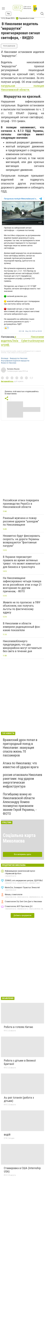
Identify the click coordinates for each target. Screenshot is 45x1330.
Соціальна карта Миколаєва (19, 838)
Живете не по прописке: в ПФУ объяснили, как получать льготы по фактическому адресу (21, 607)
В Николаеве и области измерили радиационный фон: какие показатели (21, 627)
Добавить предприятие (22, 915)
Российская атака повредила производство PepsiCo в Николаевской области (21, 504)
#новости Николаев (8, 363)
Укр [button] (8, 13)
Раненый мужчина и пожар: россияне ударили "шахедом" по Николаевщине (21, 521)
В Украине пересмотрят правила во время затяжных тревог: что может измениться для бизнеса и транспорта (21, 562)
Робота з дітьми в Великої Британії (20, 1062)
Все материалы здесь (22, 854)
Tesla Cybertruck (23, 340)
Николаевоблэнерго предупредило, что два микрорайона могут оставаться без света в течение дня (22, 646)
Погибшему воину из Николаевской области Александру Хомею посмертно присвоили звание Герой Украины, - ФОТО (20, 804)
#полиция (4, 358)
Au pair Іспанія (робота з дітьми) (19, 1099)
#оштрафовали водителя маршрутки (15, 361)
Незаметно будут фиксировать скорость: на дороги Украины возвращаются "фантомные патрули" (21, 540)
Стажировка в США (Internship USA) (22, 1169)
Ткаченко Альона (13, 369)
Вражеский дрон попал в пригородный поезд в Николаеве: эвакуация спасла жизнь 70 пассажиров (20, 747)
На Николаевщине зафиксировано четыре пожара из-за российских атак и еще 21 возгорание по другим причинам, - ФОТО (22, 584)
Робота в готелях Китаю (18, 1027)
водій (7, 1134)
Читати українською (9, 46)
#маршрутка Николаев (18, 358)
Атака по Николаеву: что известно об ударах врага (21, 765)
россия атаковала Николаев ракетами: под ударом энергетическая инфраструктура (22, 780)
